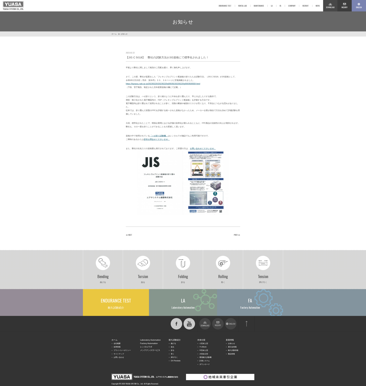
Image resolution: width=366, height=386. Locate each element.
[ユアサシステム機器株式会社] (13, 5)
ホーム (114, 34)
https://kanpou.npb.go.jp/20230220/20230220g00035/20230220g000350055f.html (163, 84)
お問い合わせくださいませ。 (203, 148)
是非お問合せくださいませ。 (157, 139)
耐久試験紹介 (175, 340)
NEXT (130, 234)
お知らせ (124, 34)
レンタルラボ (146, 347)
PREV (236, 234)
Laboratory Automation (150, 340)
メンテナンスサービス (150, 350)
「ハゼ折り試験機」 (159, 136)
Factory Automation (149, 343)
